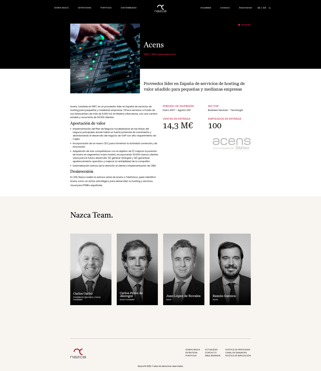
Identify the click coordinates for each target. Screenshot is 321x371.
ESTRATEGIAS (84, 7)
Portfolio (246, 25)
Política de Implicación (238, 355)
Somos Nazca (192, 349)
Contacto (225, 7)
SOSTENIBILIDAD (129, 7)
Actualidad (205, 7)
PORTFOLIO (106, 7)
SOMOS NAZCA (61, 7)
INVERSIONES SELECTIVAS (89, 4)
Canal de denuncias (236, 352)
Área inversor (245, 7)
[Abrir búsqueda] (270, 8)
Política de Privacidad (237, 349)
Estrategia (191, 352)
